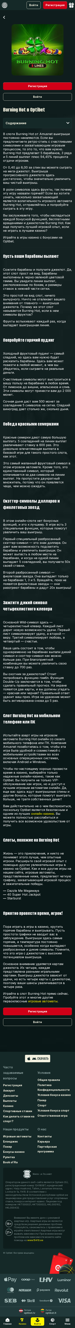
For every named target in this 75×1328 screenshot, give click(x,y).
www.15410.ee (35, 1240)
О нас (42, 1129)
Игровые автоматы (17, 1136)
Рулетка (9, 1157)
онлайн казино (42, 814)
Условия (44, 1073)
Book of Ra (10, 1162)
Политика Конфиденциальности (54, 1087)
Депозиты (10, 1095)
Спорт (42, 1105)
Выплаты (10, 1100)
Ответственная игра (53, 1115)
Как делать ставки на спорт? (18, 1119)
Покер (42, 1100)
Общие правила (49, 1079)
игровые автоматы (43, 1001)
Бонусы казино (14, 1151)
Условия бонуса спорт (53, 1110)
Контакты (45, 1136)
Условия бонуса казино (54, 1094)
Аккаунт (9, 1090)
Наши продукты (15, 1129)
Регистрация (12, 1085)
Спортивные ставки (17, 1111)
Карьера (44, 1141)
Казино (8, 1106)
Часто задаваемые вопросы (13, 1072)
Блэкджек (10, 1141)
